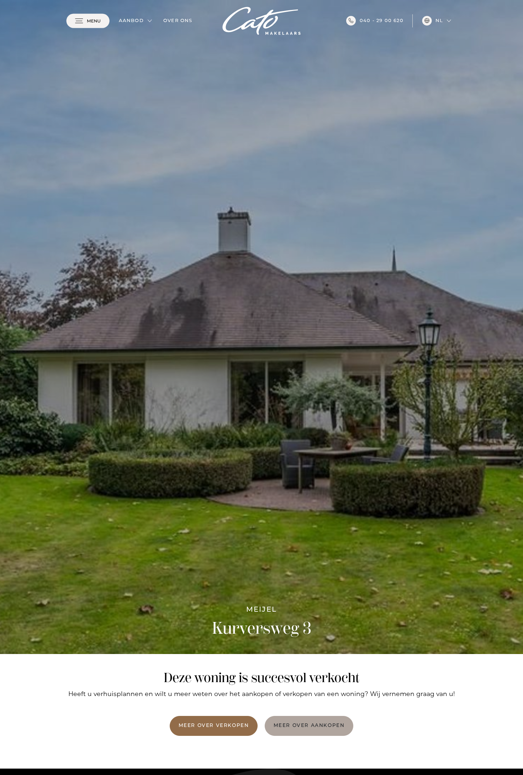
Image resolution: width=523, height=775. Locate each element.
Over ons (177, 21)
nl (439, 21)
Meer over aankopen (309, 725)
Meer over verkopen (214, 725)
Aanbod (131, 21)
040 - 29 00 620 (381, 21)
